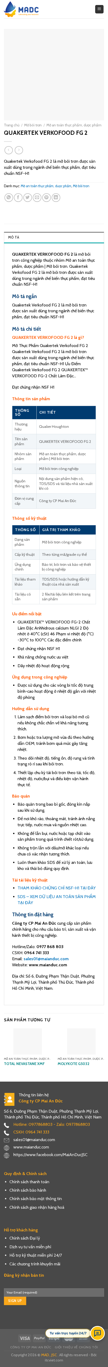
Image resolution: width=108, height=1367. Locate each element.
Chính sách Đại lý (24, 1238)
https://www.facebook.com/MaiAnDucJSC (50, 1154)
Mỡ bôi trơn (33, 125)
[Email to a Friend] (37, 197)
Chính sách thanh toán (29, 1181)
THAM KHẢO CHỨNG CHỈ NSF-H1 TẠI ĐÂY (57, 887)
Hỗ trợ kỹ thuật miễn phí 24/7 (35, 1255)
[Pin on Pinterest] (46, 197)
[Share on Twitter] (27, 197)
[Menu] (99, 9)
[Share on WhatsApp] (8, 197)
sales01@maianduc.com (46, 958)
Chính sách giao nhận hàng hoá (36, 1207)
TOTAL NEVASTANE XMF (24, 1063)
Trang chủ (11, 125)
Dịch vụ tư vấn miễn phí (30, 1246)
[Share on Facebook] (18, 197)
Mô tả (13, 237)
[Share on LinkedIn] (56, 197)
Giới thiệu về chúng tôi (76, 1347)
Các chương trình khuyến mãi (34, 1263)
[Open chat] (97, 1333)
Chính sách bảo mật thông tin (35, 1198)
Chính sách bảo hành (27, 1190)
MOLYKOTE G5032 (73, 1063)
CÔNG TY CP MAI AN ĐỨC (30, 1347)
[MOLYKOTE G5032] (81, 1041)
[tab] (54, 237)
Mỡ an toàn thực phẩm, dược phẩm (73, 125)
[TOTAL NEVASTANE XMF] (27, 1041)
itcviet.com (54, 1360)
